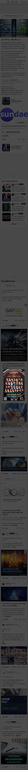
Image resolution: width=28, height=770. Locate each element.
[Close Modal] (22, 371)
